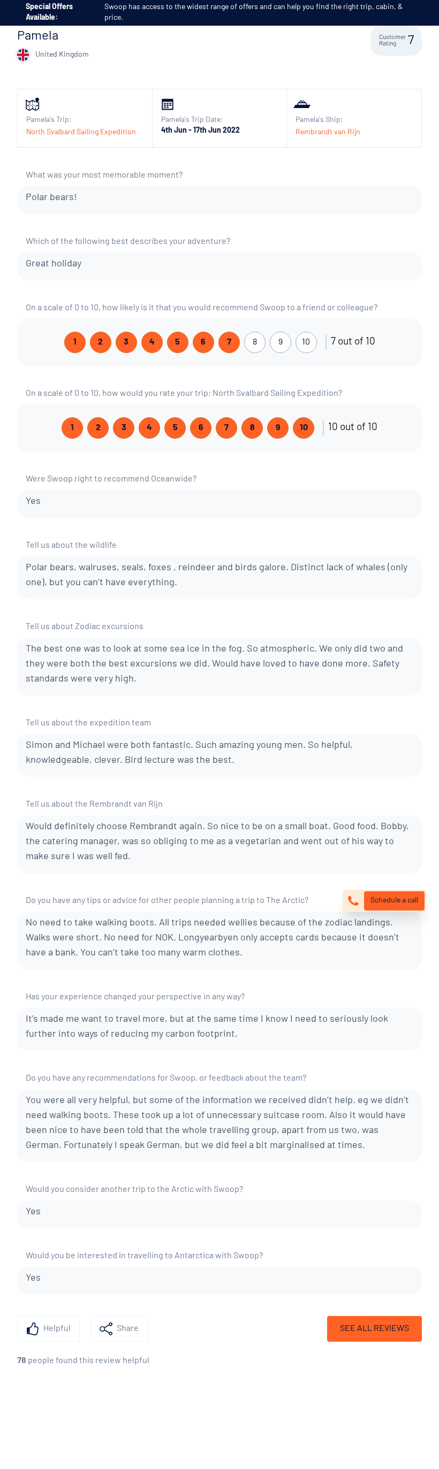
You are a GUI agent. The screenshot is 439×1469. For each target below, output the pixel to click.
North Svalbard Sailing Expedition (81, 132)
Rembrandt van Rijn (328, 132)
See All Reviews (374, 1329)
